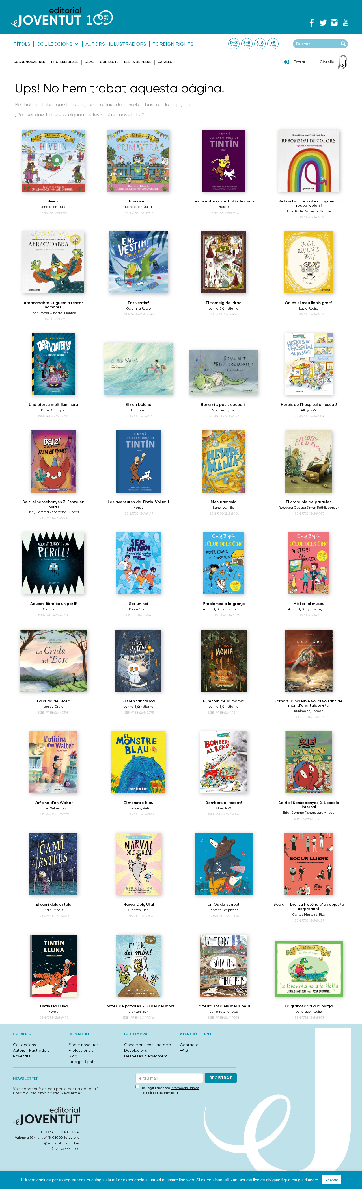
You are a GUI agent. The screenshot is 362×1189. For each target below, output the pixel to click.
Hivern (53, 201)
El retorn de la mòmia (223, 701)
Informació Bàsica (185, 1088)
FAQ (184, 1050)
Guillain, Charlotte (223, 1012)
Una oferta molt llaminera (53, 404)
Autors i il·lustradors (115, 44)
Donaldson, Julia (53, 207)
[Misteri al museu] (309, 563)
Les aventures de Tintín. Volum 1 (138, 502)
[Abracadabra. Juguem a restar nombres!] (53, 262)
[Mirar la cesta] (342, 62)
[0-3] (233, 43)
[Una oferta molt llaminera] (53, 364)
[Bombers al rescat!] (223, 762)
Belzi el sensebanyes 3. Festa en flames (53, 504)
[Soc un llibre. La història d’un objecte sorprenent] (309, 864)
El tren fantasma (138, 701)
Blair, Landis (53, 910)
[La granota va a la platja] (308, 969)
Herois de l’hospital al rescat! (309, 404)
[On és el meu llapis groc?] (308, 262)
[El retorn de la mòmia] (223, 660)
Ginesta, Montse (318, 211)
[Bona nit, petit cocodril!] (223, 372)
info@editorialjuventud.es (59, 1143)
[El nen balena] (138, 369)
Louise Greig (53, 707)
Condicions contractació (147, 1044)
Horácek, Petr (138, 808)
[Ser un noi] (138, 563)
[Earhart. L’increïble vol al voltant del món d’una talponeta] (309, 660)
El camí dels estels (53, 904)
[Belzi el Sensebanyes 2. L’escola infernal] (309, 762)
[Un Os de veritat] (223, 864)
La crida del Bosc (53, 701)
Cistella (327, 62)
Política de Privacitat (162, 1093)
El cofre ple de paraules (308, 502)
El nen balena (138, 404)
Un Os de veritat (224, 904)
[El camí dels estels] (53, 864)
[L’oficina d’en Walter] (53, 762)
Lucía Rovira (308, 308)
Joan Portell (295, 211)
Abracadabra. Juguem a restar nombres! (53, 305)
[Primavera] (138, 160)
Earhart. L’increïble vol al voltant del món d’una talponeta (308, 703)
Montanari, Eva (224, 410)
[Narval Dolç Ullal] (138, 864)
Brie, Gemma (38, 512)
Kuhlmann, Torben (308, 711)
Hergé (224, 207)
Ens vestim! (138, 302)
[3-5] (246, 43)
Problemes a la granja (224, 603)
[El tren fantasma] (138, 660)
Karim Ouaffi (138, 609)
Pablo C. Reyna (53, 410)
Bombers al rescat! (224, 802)
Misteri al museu (308, 603)
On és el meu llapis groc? (309, 302)
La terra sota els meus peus (224, 1006)
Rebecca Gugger (292, 507)
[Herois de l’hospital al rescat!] (308, 364)
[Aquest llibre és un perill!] (53, 563)
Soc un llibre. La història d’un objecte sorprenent (308, 906)
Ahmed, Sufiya (214, 609)
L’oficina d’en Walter (53, 802)
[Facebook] (311, 22)
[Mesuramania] (223, 461)
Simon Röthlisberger (322, 507)
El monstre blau (138, 802)
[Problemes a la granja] (223, 563)
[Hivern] (53, 160)
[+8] (272, 43)
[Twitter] (323, 22)
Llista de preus (138, 62)
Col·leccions (54, 44)
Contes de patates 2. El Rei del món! (138, 1006)
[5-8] (259, 43)
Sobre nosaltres (29, 62)
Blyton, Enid (235, 609)
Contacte (109, 62)
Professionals (65, 62)
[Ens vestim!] (138, 262)
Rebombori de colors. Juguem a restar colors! (309, 203)
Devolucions (135, 1050)
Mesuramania (223, 502)
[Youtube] (345, 22)
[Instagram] (334, 22)
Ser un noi (138, 603)
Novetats (22, 1056)
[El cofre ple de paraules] (309, 461)
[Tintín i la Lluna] (53, 965)
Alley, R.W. (309, 410)
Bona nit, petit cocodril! (223, 404)
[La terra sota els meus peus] (223, 965)
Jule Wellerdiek (53, 808)
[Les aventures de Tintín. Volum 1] (139, 461)
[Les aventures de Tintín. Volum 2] (223, 160)
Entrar (299, 62)
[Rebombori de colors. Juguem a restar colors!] (308, 160)
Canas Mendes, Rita (308, 914)
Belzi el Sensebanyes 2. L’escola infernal (308, 804)
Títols (22, 44)
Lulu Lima (138, 410)
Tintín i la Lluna (53, 1006)
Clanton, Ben (53, 609)
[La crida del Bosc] (53, 660)
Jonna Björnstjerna (223, 308)
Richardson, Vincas (64, 512)
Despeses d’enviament (146, 1056)
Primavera (138, 201)
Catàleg (165, 62)
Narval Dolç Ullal (138, 904)
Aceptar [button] (331, 1180)
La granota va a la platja (309, 1006)
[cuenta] (286, 62)
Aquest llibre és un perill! (53, 603)
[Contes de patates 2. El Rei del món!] (139, 965)
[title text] (62, 17)
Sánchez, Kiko (223, 507)
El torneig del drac (223, 302)
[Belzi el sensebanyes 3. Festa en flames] (53, 461)
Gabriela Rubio (138, 308)
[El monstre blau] (138, 762)
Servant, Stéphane (223, 910)
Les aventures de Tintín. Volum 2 (224, 201)
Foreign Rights (172, 44)
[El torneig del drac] (223, 262)
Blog (89, 62)
